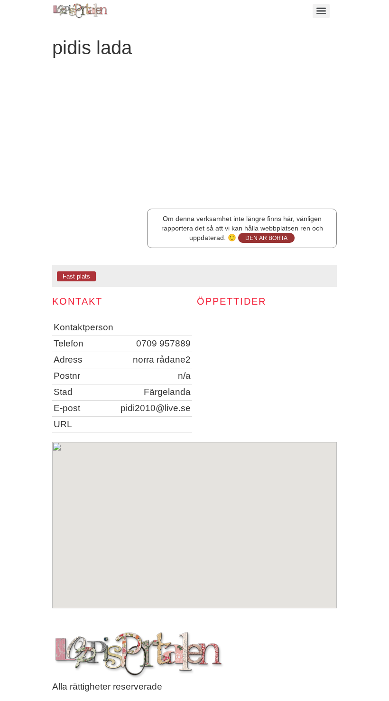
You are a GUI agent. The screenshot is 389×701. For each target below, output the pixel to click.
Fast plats (76, 276)
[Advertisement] (194, 137)
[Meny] (321, 11)
